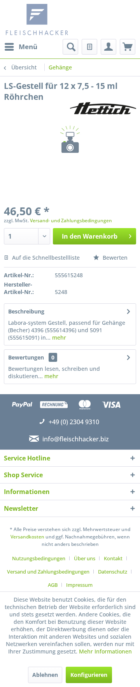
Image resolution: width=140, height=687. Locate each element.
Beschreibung (26, 311)
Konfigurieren (88, 674)
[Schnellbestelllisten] (89, 47)
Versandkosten (27, 536)
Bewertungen (26, 357)
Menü (28, 46)
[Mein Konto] (108, 47)
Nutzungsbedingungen (38, 558)
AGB (53, 584)
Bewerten (114, 257)
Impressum (79, 584)
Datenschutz (112, 571)
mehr (58, 337)
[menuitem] (20, 47)
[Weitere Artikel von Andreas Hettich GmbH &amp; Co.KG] (103, 109)
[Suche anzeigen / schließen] (70, 47)
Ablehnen (45, 674)
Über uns (84, 558)
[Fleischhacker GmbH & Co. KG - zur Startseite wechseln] (39, 19)
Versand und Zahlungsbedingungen (48, 571)
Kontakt (113, 558)
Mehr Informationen (105, 651)
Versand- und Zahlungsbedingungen (71, 220)
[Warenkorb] (127, 47)
